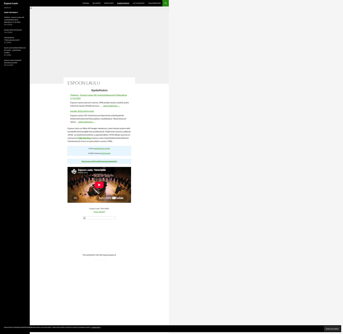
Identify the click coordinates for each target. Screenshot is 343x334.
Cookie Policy (96, 327)
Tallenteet (96, 3)
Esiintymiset (109, 3)
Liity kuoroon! (139, 3)
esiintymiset (105, 153)
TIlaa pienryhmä (154, 3)
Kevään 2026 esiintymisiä (82, 111)
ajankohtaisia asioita (101, 148)
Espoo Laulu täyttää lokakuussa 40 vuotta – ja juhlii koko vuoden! (15, 50)
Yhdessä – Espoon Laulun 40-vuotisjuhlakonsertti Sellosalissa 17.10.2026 (14, 19)
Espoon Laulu (11, 3)
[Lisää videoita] (99, 212)
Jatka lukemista (111, 105)
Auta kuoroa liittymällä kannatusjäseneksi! (99, 161)
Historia (86, 3)
